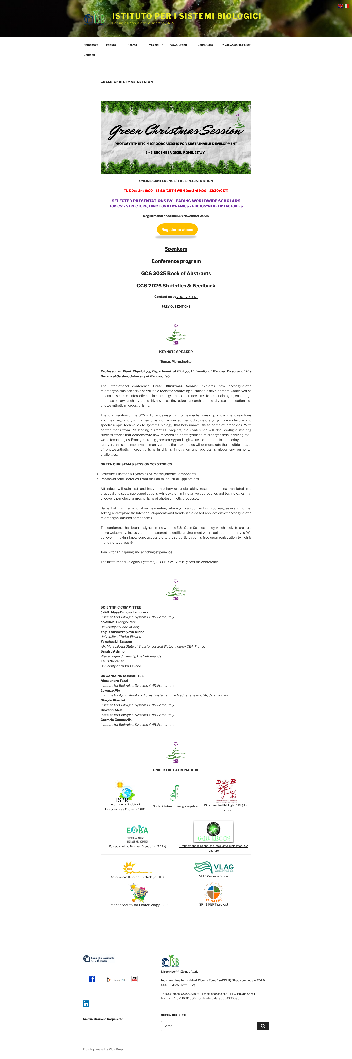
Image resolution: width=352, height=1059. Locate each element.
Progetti (153, 44)
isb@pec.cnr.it (246, 993)
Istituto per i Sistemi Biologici (186, 16)
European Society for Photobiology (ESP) (138, 905)
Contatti (89, 54)
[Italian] (346, 5)
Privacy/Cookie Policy (236, 44)
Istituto (111, 44)
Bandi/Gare (205, 44)
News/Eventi (178, 44)
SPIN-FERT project (213, 904)
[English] (341, 5)
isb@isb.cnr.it (219, 993)
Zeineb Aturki (189, 971)
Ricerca (131, 44)
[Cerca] (263, 1026)
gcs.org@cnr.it (187, 297)
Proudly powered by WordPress (103, 1049)
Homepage (91, 44)
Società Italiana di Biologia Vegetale (175, 806)
